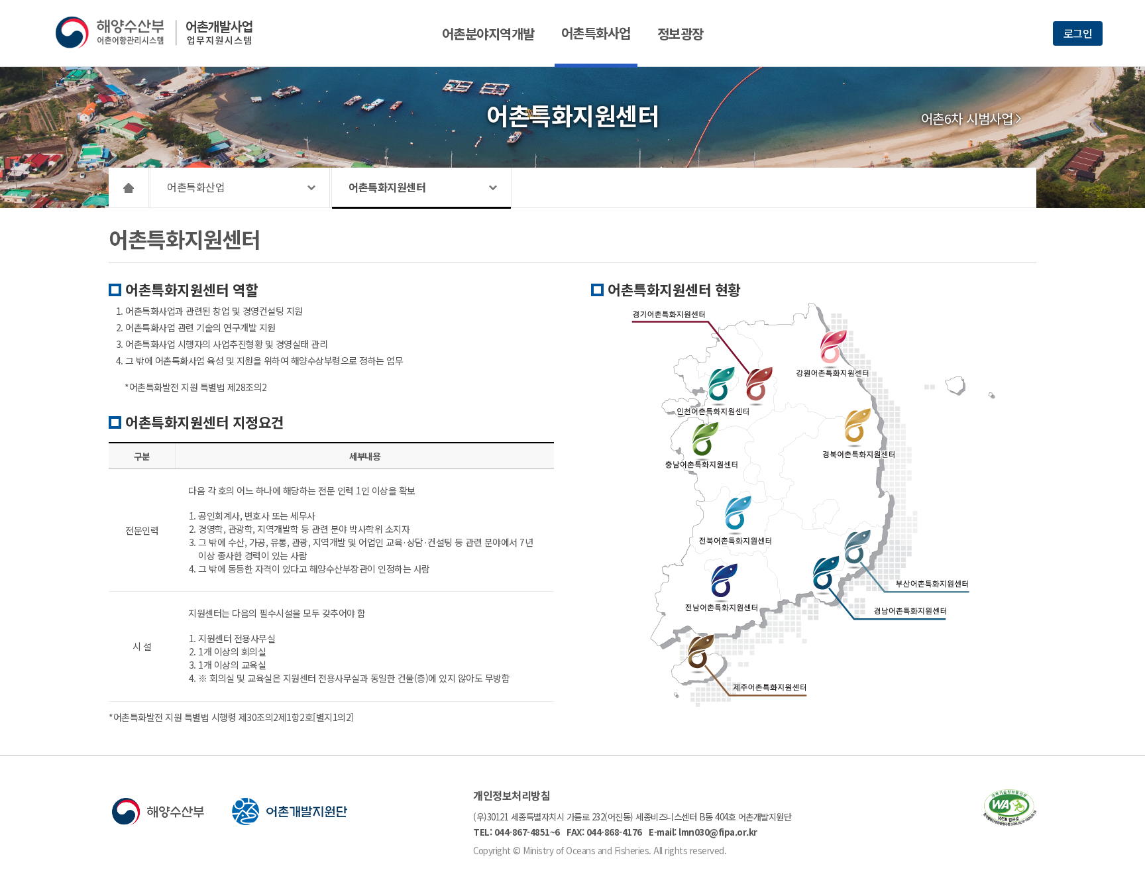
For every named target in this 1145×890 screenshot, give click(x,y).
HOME (129, 187)
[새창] (1009, 821)
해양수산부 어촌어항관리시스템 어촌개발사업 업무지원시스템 (163, 32)
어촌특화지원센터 (387, 187)
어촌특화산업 (196, 187)
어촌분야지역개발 (488, 33)
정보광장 (680, 33)
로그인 (1078, 33)
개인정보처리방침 (511, 795)
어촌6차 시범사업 (967, 118)
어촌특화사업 (596, 32)
